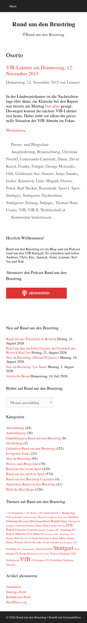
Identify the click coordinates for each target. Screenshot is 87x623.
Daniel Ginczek (58, 525)
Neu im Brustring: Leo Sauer (26, 366)
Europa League (46, 530)
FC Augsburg (63, 530)
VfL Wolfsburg (53, 560)
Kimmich (26, 180)
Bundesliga (59, 521)
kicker (11, 180)
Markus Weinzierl (14, 542)
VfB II (33, 210)
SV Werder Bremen (25, 553)
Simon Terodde (44, 549)
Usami (11, 210)
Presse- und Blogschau (29, 144)
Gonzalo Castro (52, 534)
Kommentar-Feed (18, 597)
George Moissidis (60, 166)
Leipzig (54, 538)
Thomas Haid (66, 202)
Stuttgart (13, 195)
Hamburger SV (67, 534)
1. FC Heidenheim (14, 513)
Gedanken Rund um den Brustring (30, 448)
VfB (22, 210)
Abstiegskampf (14, 517)
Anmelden (13, 586)
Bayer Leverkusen (47, 517)
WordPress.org (16, 602)
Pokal (10, 188)
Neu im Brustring (18, 458)
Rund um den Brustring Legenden (30, 479)
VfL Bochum (37, 560)
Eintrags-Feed (16, 591)
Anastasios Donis (29, 517)
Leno (40, 180)
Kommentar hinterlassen (31, 217)
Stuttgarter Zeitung (22, 202)
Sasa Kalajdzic (66, 542)
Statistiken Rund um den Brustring (30, 484)
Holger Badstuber (40, 538)
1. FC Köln (30, 513)
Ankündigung (16, 432)
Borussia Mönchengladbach (34, 521)
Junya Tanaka (66, 173)
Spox (75, 188)
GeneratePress (72, 617)
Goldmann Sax (27, 173)
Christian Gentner (25, 525)
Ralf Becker (27, 188)
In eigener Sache (18, 453)
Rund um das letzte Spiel (23, 468)
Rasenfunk (47, 188)
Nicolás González (50, 542)
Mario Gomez (67, 538)
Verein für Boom (18, 376)
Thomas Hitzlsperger (60, 553)
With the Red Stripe (20, 489)
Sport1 (63, 188)
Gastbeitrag (14, 443)
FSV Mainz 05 (35, 534)
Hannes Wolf (12, 538)
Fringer (38, 166)
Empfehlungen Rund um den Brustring (33, 438)
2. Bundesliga (67, 513)
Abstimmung (15, 427)
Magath (52, 180)
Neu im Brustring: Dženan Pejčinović (32, 357)
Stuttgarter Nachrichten (42, 195)
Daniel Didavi (42, 525)
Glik (9, 173)
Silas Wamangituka (26, 548)
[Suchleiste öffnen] (81, 6)
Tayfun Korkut (42, 553)
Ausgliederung (23, 151)
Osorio (66, 180)
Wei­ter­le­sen (16, 130)
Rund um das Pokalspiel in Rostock (31, 339)
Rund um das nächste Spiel (25, 473)
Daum (62, 159)
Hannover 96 (25, 538)
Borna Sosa (63, 517)
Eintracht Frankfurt (26, 530)
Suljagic (46, 202)
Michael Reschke (33, 542)
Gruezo (48, 173)
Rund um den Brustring (43, 23)
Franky (24, 166)
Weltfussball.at (52, 210)
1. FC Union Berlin (47, 513)
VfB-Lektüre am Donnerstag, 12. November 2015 (39, 70)
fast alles (52, 106)
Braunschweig (48, 151)
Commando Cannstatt (37, 159)
